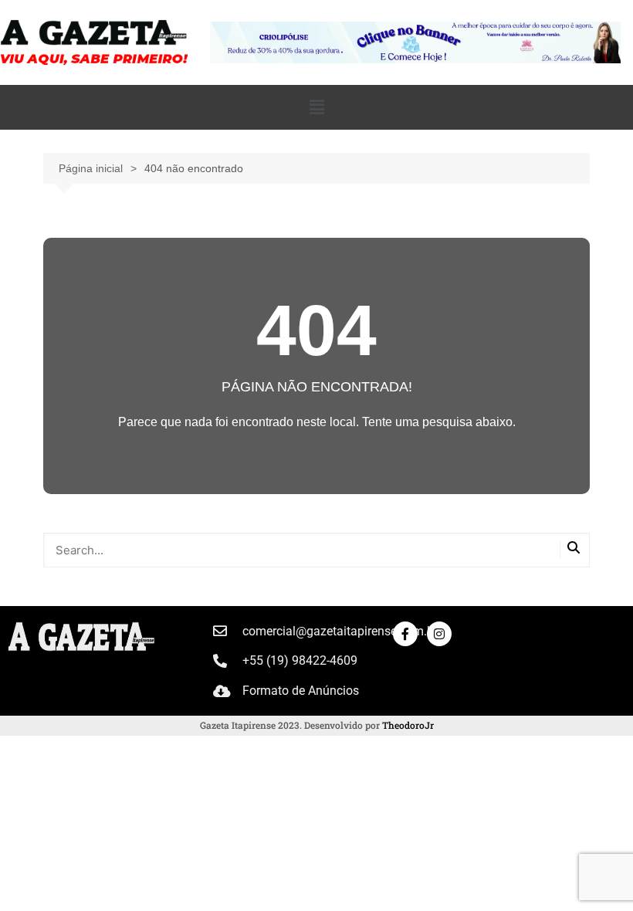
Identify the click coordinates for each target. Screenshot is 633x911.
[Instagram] (439, 633)
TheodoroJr (408, 725)
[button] (316, 107)
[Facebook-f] (405, 633)
